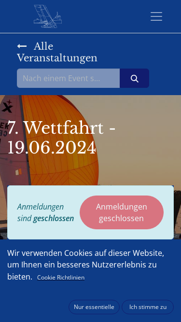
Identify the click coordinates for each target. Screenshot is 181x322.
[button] (94, 307)
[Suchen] (134, 78)
